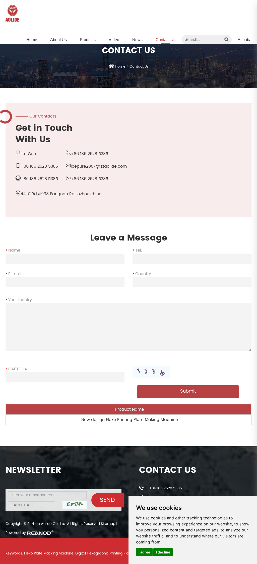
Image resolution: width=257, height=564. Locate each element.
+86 (39, 179)
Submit (188, 391)
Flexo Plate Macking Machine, (49, 553)
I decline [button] (163, 552)
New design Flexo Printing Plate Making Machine (129, 420)
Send (107, 500)
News (137, 40)
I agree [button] (144, 552)
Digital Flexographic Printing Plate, (104, 553)
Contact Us (165, 40)
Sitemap (108, 524)
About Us (58, 40)
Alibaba (244, 40)
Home (31, 40)
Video (114, 40)
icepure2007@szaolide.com (99, 166)
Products (88, 40)
